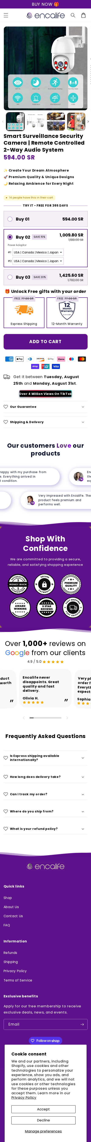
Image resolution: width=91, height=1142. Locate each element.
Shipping (11, 962)
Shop (8, 898)
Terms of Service (18, 980)
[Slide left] (3, 121)
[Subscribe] (82, 1024)
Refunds (11, 953)
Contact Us (13, 916)
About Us (11, 907)
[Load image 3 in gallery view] (56, 121)
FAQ (7, 925)
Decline (43, 1120)
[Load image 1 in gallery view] (15, 121)
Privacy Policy (23, 1097)
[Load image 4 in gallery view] (76, 121)
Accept (43, 1109)
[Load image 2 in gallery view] (35, 121)
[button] (6, 15)
